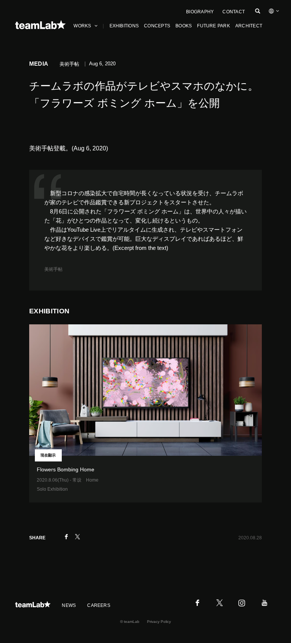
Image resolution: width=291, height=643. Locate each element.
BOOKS (183, 25)
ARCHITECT (248, 25)
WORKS (82, 25)
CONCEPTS (157, 25)
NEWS (69, 605)
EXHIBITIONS (124, 25)
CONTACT (233, 11)
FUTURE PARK (213, 25)
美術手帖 (53, 269)
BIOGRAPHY (200, 11)
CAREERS (98, 605)
